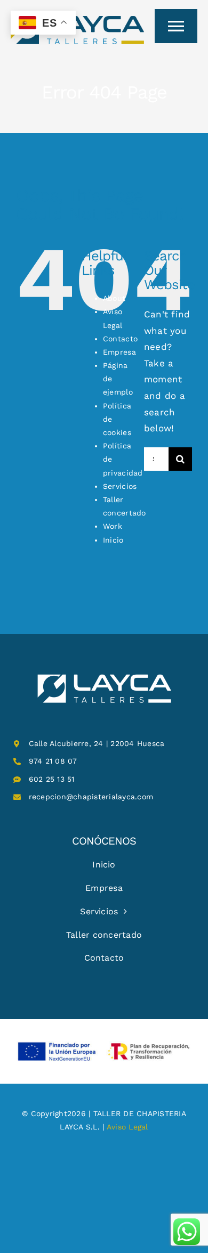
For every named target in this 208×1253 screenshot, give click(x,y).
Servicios (120, 486)
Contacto (120, 338)
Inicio (113, 540)
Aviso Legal (127, 1127)
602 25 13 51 (52, 779)
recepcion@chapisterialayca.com (91, 796)
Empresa (119, 352)
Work (112, 526)
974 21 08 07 (53, 761)
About (114, 298)
